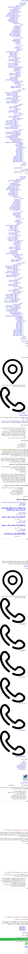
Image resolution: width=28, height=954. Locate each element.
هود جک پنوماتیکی (16, 40)
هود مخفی (17, 42)
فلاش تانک (17, 75)
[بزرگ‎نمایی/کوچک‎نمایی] (27, 952)
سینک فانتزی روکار (15, 32)
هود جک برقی (17, 38)
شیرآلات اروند (19, 143)
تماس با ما (23, 165)
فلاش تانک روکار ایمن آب (11, 137)
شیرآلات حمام (17, 8)
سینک (21, 24)
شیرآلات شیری (19, 155)
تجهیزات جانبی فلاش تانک (11, 79)
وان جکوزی (20, 84)
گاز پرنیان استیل (16, 96)
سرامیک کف (17, 83)
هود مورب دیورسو (13, 107)
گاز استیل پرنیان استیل (12, 97)
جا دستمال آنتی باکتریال (14, 73)
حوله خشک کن (16, 69)
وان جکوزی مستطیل (15, 87)
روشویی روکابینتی (13, 54)
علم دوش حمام (13, 9)
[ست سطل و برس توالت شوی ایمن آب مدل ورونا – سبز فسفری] (12, 503)
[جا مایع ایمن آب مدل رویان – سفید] (22, 520)
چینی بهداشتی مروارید (18, 118)
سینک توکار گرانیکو (13, 116)
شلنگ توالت (17, 68)
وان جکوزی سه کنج (15, 86)
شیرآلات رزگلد (19, 153)
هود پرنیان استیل (16, 91)
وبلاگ (24, 162)
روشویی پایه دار (13, 55)
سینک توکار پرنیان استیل (11, 102)
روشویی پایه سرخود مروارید (11, 124)
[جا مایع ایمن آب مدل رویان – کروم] (22, 512)
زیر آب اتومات (17, 70)
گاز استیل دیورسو (13, 110)
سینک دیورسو (17, 112)
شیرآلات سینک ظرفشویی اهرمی (12, 15)
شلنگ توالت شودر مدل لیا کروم (14, 533)
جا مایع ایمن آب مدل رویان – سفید (13, 525)
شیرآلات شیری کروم (18, 160)
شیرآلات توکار (17, 23)
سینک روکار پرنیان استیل (11, 101)
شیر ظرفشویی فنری (12, 19)
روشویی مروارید (16, 119)
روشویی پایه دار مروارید (11, 123)
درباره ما (23, 164)
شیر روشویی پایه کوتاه (12, 14)
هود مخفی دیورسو (13, 106)
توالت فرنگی (17, 58)
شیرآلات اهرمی (19, 5)
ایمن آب (21, 129)
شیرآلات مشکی (19, 151)
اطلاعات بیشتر (22, 504)
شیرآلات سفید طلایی (18, 156)
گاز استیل (17, 46)
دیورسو (21, 104)
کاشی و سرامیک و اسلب (17, 81)
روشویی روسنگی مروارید (11, 120)
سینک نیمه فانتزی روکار (14, 35)
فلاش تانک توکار (13, 77)
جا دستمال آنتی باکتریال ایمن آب (12, 132)
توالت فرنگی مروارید (15, 125)
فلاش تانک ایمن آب (15, 134)
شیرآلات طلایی (19, 148)
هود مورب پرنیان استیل (12, 93)
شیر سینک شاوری (13, 18)
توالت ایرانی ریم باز (12, 64)
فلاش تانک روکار (13, 78)
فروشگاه (23, 417)
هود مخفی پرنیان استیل (12, 95)
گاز (22, 45)
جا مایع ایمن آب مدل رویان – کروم (13, 517)
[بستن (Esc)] (23, 952)
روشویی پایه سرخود (12, 56)
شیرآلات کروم (19, 150)
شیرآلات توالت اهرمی (15, 10)
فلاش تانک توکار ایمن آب (11, 135)
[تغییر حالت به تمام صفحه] (26, 952)
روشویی (18, 50)
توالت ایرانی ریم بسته (12, 65)
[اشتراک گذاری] (24, 952)
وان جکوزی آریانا (16, 141)
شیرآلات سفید (19, 152)
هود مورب (17, 43)
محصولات (23, 4)
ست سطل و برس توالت (14, 74)
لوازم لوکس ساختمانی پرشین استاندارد (14, 142)
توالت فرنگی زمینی (12, 60)
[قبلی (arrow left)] (27, 951)
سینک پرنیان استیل (15, 100)
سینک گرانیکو (17, 115)
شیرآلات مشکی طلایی (18, 161)
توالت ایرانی (17, 61)
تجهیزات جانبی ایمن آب (15, 138)
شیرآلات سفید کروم (18, 157)
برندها (24, 88)
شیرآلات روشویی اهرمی (14, 12)
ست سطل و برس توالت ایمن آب (12, 133)
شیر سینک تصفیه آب (12, 20)
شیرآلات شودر (19, 146)
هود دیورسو (17, 105)
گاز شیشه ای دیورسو (12, 111)
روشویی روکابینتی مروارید (11, 121)
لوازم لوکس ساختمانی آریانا (16, 139)
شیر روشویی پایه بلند (12, 13)
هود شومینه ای (16, 41)
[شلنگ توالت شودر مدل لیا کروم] (22, 529)
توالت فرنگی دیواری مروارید (10, 127)
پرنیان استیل (20, 89)
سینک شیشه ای (16, 29)
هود (22, 37)
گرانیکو (21, 114)
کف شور (18, 72)
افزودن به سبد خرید (20, 513)
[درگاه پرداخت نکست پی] (25, 781)
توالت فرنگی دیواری (12, 59)
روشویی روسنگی (13, 52)
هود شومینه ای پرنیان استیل (11, 92)
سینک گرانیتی (17, 27)
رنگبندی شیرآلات (21, 147)
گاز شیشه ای (17, 47)
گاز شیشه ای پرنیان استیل (11, 98)
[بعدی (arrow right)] (26, 951)
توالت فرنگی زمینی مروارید (11, 128)
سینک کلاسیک (17, 26)
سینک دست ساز (16, 28)
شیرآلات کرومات (19, 144)
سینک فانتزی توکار (16, 31)
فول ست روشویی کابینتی (11, 51)
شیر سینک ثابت (13, 17)
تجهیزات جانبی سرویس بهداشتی (15, 66)
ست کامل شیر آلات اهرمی (14, 6)
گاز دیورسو (17, 109)
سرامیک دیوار (17, 82)
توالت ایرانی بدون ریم (12, 63)
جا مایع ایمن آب (16, 130)
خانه (27, 417)
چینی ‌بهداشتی (19, 49)
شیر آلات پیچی (14, 22)
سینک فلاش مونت (16, 36)
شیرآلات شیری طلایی (18, 158)
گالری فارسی (22, 3)
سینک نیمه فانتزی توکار (14, 33)
